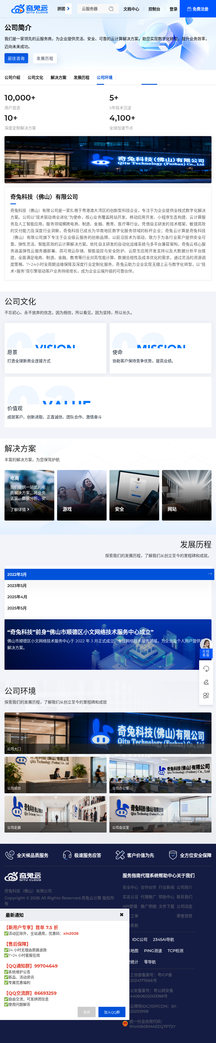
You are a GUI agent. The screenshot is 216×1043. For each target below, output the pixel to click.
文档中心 (131, 9)
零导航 (150, 961)
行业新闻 (166, 887)
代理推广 (148, 896)
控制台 (154, 9)
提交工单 (130, 915)
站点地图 (130, 950)
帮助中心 (166, 896)
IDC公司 (139, 939)
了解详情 (18, 509)
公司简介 (184, 887)
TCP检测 (175, 950)
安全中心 (130, 887)
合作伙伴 (148, 887)
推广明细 (148, 906)
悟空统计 (130, 961)
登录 (173, 9)
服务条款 (130, 925)
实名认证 (130, 896)
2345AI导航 (163, 939)
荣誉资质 (184, 915)
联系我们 (184, 896)
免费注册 (200, 9)
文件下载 (166, 906)
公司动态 (184, 906)
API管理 (130, 906)
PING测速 (153, 950)
